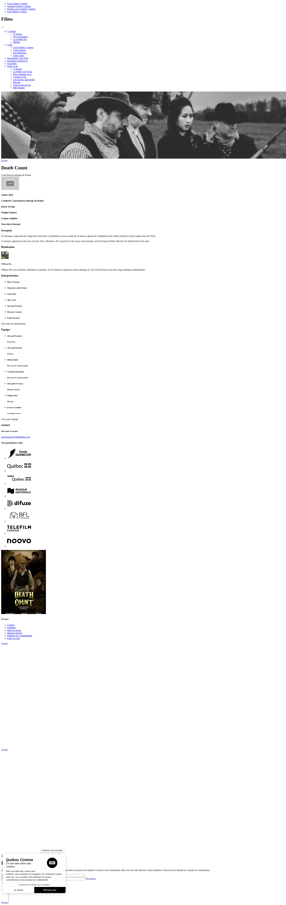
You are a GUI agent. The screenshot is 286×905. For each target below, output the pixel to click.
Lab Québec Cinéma (17, 11)
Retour (4, 160)
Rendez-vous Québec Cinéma (21, 9)
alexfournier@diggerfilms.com (15, 437)
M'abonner (91, 878)
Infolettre (11, 627)
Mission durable (14, 633)
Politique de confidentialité (19, 635)
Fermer (4, 643)
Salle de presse (14, 630)
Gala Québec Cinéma (17, 3)
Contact (10, 625)
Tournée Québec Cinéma (19, 6)
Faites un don (13, 638)
